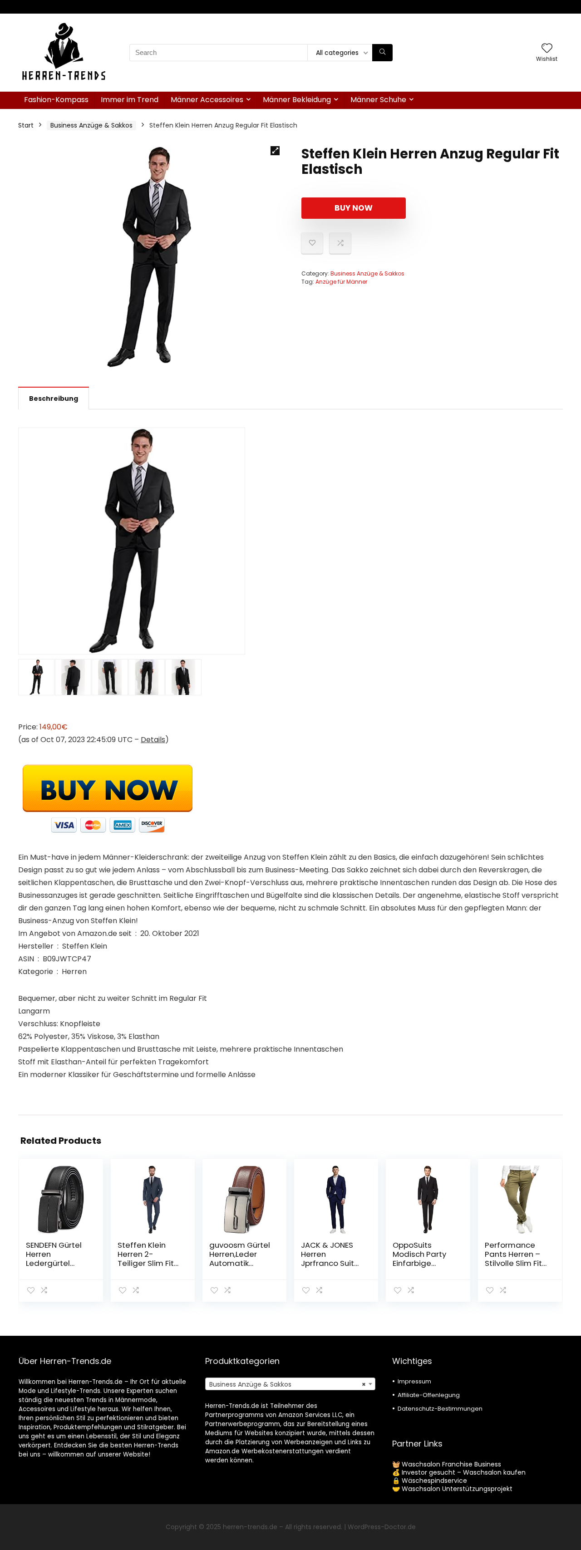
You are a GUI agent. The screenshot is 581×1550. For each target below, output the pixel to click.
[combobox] (290, 1384)
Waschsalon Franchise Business (451, 1464)
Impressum (414, 1381)
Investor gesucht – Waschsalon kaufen (464, 1472)
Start (26, 125)
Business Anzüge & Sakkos (91, 125)
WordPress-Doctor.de (382, 1526)
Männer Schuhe (378, 99)
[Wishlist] (547, 48)
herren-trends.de (250, 1526)
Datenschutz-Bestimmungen (440, 1408)
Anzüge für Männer (341, 281)
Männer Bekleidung (297, 99)
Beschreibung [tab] (53, 398)
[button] (275, 150)
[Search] (382, 52)
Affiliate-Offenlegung (429, 1395)
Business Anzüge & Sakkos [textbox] (287, 1384)
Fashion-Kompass (56, 99)
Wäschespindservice (434, 1480)
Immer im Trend (129, 99)
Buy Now (354, 207)
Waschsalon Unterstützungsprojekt (457, 1488)
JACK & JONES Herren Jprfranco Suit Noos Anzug (327, 1259)
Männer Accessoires (207, 99)
